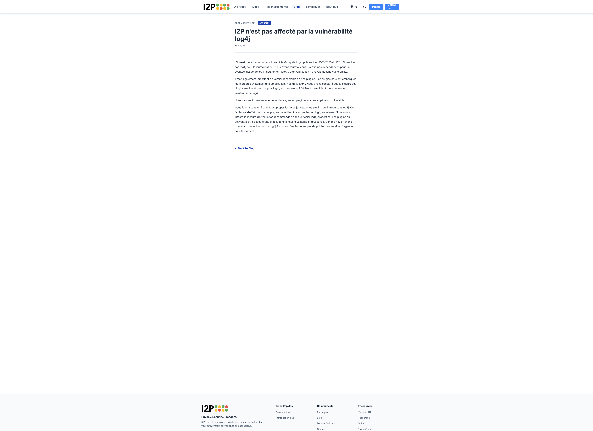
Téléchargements (276, 6)
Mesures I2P (365, 412)
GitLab (361, 423)
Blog (297, 6)
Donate (376, 6)
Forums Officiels (326, 423)
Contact (321, 429)
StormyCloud (365, 429)
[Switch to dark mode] (365, 7)
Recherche (364, 417)
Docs (255, 6)
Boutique (332, 6)
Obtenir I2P (392, 7)
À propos (240, 6)
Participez (322, 412)
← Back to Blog (244, 148)
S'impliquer (313, 6)
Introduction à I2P (285, 417)
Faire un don (283, 412)
